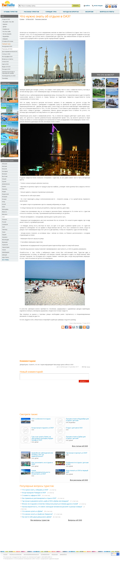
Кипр (3, 201)
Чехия (4, 250)
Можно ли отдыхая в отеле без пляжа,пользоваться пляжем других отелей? (50, 504)
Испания (4, 196)
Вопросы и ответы (7, 59)
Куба (3, 207)
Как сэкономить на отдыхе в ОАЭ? (42, 463)
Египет (4, 186)
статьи (5, 554)
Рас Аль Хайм (6, 31)
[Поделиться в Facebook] (66, 327)
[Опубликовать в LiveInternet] (73, 327)
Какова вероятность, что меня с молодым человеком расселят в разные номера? (52, 507)
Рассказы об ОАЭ (7, 49)
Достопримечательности (9, 51)
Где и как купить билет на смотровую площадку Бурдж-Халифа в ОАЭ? (42, 438)
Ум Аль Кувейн (7, 34)
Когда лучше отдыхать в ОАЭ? (43, 428)
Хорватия (5, 245)
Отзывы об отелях (7, 41)
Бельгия (4, 169)
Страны (22, 19)
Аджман (5, 24)
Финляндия (5, 239)
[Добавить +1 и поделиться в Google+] (70, 327)
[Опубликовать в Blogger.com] (62, 327)
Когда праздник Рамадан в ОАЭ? (34, 493)
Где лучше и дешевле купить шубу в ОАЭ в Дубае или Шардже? (45, 501)
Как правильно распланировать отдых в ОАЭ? (39, 498)
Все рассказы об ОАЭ (79, 480)
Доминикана (6, 184)
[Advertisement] (55, 26)
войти (87, 5)
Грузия (4, 181)
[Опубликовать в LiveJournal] (77, 327)
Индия (4, 191)
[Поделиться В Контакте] (87, 327)
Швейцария (5, 252)
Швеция (4, 255)
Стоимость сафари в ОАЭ (31, 495)
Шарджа (5, 39)
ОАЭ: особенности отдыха (41, 419)
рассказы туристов (31, 12)
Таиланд (4, 229)
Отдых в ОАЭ (6, 19)
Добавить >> (84, 381)
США (3, 227)
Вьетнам (4, 176)
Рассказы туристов (41, 19)
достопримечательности (31, 554)
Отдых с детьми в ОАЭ (74, 428)
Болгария (5, 171)
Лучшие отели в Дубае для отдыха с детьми (76, 437)
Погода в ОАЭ (6, 69)
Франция (5, 242)
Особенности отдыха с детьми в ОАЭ (77, 463)
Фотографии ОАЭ (7, 56)
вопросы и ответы (107, 12)
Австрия (4, 166)
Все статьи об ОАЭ (80, 446)
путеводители (45, 554)
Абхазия (4, 164)
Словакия (5, 224)
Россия (4, 222)
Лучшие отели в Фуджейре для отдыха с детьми (77, 419)
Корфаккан (6, 29)
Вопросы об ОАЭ (75, 520)
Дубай (4, 26)
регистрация (98, 5)
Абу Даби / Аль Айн (8, 22)
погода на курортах (71, 12)
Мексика (4, 214)
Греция (4, 179)
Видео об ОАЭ (6, 66)
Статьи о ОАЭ (6, 54)
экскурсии (55, 554)
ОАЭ (3, 217)
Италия (4, 199)
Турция (4, 234)
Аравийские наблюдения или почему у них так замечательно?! (42, 454)
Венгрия (4, 174)
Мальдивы (5, 209)
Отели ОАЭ (5, 61)
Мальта (4, 212)
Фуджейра (6, 36)
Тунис (3, 232)
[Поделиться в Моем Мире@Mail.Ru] (80, 327)
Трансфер (5, 78)
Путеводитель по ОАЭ (8, 76)
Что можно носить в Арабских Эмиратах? (37, 514)
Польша (4, 219)
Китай (4, 204)
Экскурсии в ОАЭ (7, 46)
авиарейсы (63, 554)
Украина (4, 237)
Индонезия (5, 194)
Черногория (5, 247)
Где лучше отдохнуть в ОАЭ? (76, 453)
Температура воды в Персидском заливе (8, 72)
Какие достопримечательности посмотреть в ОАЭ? (41, 472)
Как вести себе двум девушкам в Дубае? (37, 517)
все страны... (5, 259)
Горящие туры (51, 12)
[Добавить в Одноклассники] (84, 327)
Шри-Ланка (5, 257)
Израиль (4, 189)
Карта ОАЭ (5, 64)
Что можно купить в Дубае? (32, 511)
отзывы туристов (10, 12)
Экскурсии (89, 12)
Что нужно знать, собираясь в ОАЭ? (35, 490)
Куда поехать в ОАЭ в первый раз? (77, 471)
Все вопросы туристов (39, 520)
